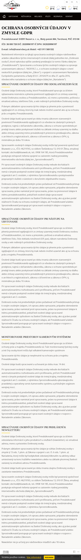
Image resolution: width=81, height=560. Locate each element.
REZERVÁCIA (58, 16)
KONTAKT (69, 16)
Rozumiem (49, 557)
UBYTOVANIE (13, 16)
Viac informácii (34, 557)
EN (72, 2)
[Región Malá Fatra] (6, 553)
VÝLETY (47, 16)
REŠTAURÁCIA (26, 16)
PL (77, 2)
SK (67, 2)
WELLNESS (38, 16)
